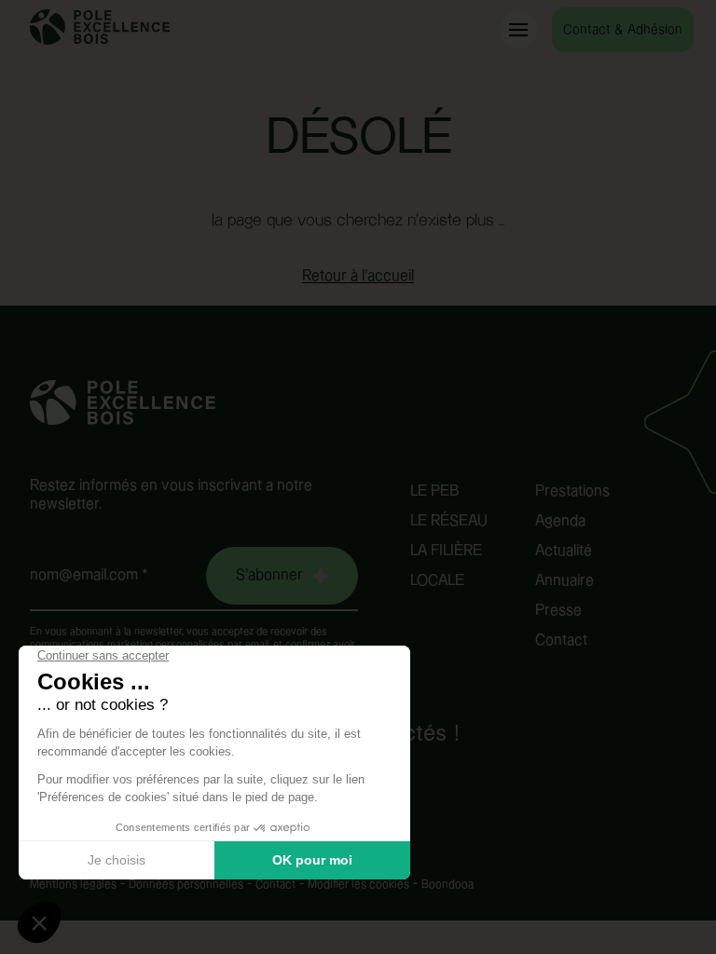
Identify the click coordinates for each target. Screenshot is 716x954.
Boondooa (447, 884)
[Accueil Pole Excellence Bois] (100, 41)
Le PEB (435, 491)
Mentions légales (73, 884)
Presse (558, 611)
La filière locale (446, 566)
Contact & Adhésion (622, 29)
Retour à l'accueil (358, 276)
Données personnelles (186, 884)
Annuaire (564, 581)
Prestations (572, 491)
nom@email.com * (89, 575)
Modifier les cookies (358, 884)
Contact (561, 640)
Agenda (560, 521)
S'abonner (269, 575)
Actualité (563, 551)
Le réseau (449, 521)
